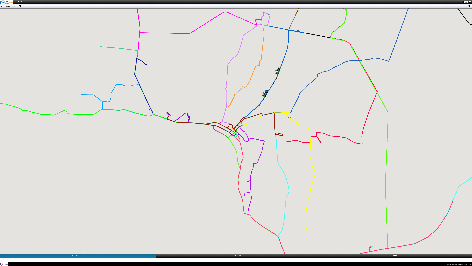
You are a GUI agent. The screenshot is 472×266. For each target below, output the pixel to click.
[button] (266, 94)
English (465, 2)
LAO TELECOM (468, 263)
